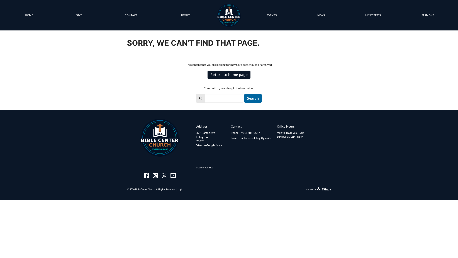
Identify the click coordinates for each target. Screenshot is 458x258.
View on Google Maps (209, 145)
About (185, 15)
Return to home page (229, 74)
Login (180, 189)
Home (29, 15)
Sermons (428, 15)
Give (79, 15)
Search (253, 98)
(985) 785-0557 (250, 132)
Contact (131, 15)
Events (272, 15)
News (321, 15)
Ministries (373, 15)
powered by (316, 192)
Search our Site (204, 167)
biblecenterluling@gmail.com (257, 138)
